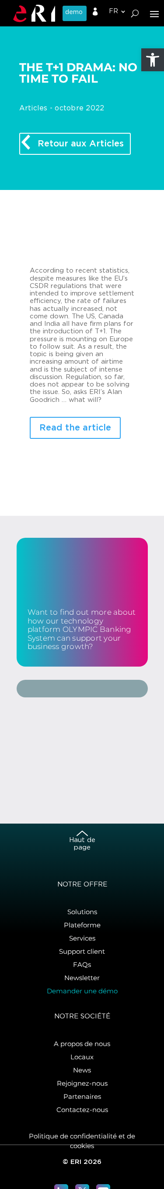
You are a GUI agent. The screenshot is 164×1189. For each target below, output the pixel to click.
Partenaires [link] (82, 1096)
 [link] (95, 11)
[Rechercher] (135, 13)
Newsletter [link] (82, 978)
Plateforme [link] (82, 925)
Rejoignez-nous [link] (82, 1083)
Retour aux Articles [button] (81, 144)
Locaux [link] (82, 1057)
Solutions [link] (82, 912)
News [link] (82, 1070)
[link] (152, 59)
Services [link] (82, 938)
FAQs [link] (82, 964)
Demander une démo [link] (82, 991)
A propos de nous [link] (82, 1043)
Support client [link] (82, 951)
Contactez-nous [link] (82, 1109)
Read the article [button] (75, 428)
